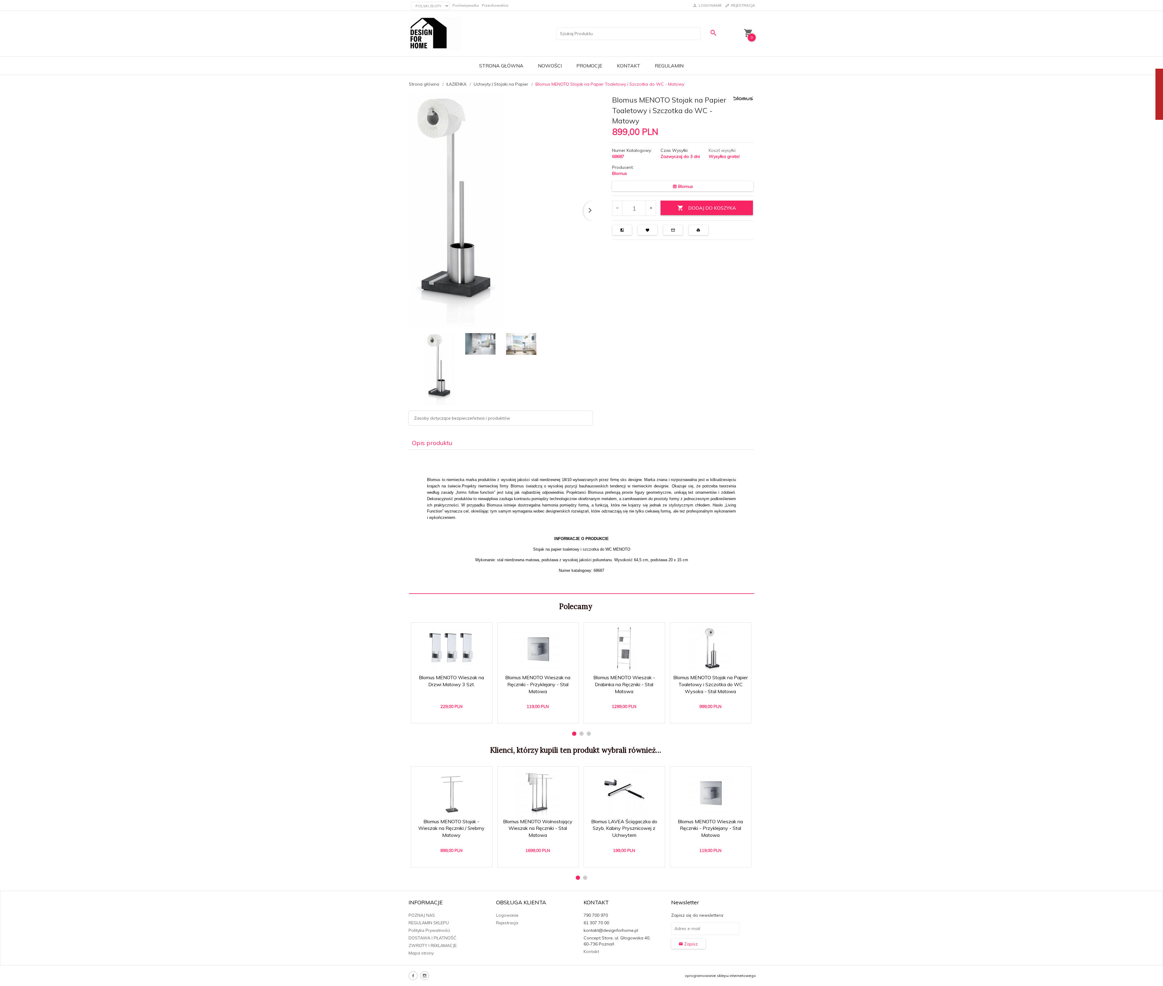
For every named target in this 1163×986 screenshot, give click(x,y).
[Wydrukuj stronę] (698, 230)
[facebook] (413, 975)
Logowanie (507, 915)
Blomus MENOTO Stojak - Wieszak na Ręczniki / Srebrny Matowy (451, 828)
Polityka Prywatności (429, 930)
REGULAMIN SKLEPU (429, 922)
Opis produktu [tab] (432, 443)
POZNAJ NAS (422, 915)
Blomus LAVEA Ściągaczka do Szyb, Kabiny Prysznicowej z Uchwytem (624, 828)
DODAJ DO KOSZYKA (712, 208)
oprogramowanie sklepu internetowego (720, 975)
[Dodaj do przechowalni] (647, 230)
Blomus (619, 173)
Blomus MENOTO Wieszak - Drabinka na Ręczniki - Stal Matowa (624, 684)
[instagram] (424, 975)
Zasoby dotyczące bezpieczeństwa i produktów (462, 418)
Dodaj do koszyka (453, 715)
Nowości (550, 66)
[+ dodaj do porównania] (622, 230)
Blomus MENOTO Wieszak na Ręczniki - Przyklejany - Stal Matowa (537, 684)
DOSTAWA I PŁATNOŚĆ (432, 938)
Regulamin (669, 66)
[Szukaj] (713, 32)
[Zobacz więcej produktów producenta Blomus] (743, 97)
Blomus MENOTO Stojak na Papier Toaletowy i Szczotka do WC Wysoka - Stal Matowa (710, 684)
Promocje (589, 66)
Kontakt (628, 66)
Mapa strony (421, 953)
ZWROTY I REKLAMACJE (433, 945)
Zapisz (690, 944)
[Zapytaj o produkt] (673, 230)
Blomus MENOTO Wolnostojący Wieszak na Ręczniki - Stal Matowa (537, 828)
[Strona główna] (435, 33)
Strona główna (501, 66)
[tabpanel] (581, 522)
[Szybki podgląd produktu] (454, 630)
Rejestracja (507, 922)
